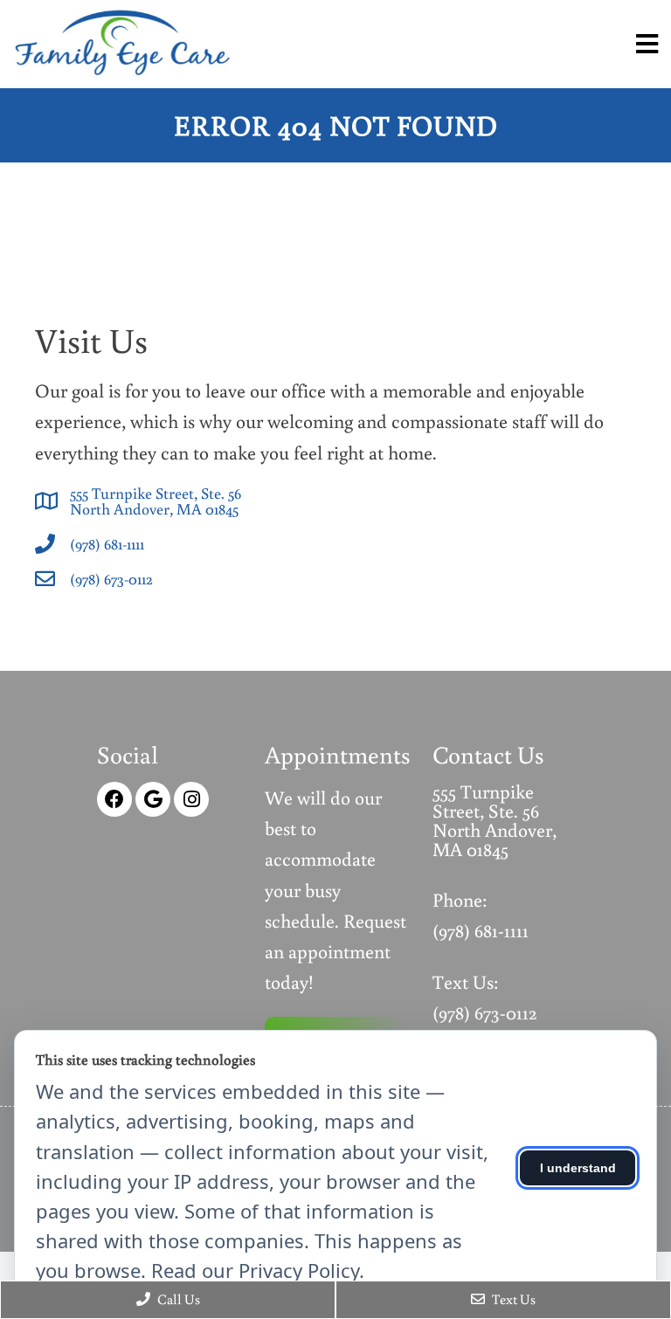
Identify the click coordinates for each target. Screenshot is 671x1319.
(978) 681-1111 (107, 543)
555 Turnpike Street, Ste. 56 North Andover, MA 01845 (155, 500)
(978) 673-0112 (111, 578)
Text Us (512, 1299)
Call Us (177, 1299)
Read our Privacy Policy (255, 1270)
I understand (578, 1168)
